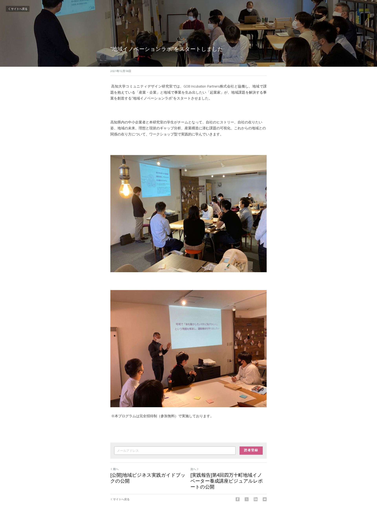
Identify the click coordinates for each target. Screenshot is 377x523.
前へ (116, 469)
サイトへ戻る (19, 9)
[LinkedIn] (256, 499)
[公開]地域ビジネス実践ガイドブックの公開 (148, 478)
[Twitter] (247, 499)
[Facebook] (238, 499)
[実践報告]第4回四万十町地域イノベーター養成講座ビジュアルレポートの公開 (226, 480)
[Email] (265, 499)
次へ (193, 469)
